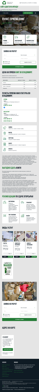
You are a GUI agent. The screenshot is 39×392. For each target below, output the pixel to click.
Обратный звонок (28, 12)
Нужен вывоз (7, 63)
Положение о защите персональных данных (26, 387)
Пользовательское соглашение (17, 381)
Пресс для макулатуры (18, 372)
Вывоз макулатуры (6, 364)
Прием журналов (5, 374)
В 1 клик (10, 256)
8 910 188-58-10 (8, 119)
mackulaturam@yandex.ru (7, 10)
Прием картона (5, 376)
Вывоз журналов (5, 368)
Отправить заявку (19, 66)
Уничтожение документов (7, 369)
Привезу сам (7, 61)
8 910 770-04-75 (8, 121)
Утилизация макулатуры (7, 371)
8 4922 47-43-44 (8, 105)
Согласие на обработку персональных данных (10, 387)
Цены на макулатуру (18, 370)
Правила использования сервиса (7, 389)
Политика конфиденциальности (19, 389)
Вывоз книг (4, 366)
